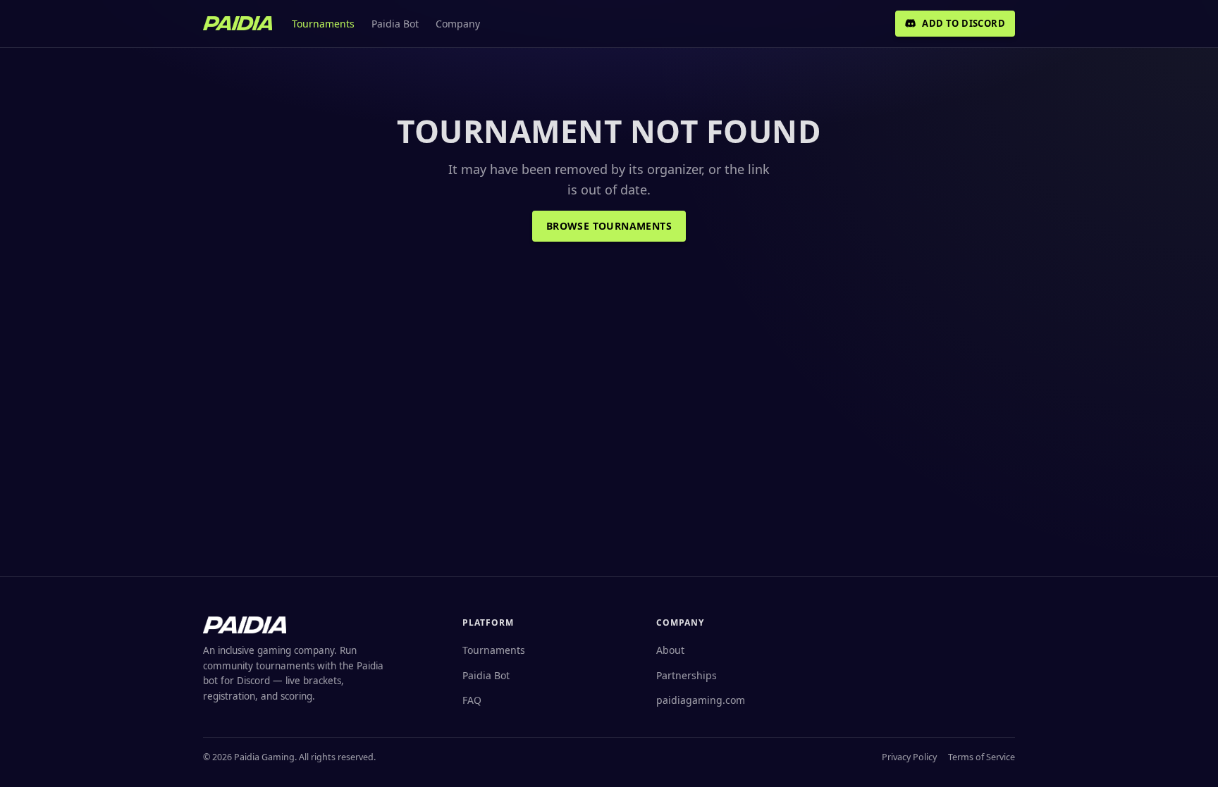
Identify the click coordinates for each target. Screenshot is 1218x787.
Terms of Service (981, 757)
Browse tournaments (609, 226)
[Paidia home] (237, 23)
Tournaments (323, 23)
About (670, 650)
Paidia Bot (395, 23)
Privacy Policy (909, 757)
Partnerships (686, 675)
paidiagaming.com (700, 700)
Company (458, 23)
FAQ (471, 700)
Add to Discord (963, 23)
